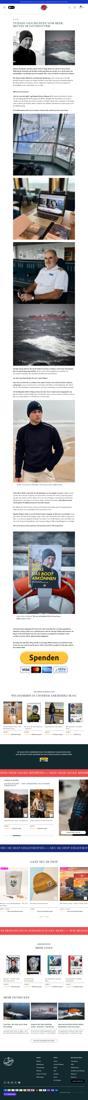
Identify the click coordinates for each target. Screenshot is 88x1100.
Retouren (74, 1077)
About (55, 1061)
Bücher (38, 1061)
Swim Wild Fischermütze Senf (39, 903)
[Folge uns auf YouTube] (19, 1082)
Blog (10, 14)
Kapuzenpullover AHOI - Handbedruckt (16, 820)
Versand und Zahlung (77, 1070)
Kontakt (56, 1074)
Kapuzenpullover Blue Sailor (53, 726)
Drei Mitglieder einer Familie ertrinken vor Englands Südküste (71, 1027)
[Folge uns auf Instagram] (12, 1082)
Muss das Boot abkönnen (39, 636)
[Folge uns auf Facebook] (5, 1082)
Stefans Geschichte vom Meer (23, 69)
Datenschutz (75, 1067)
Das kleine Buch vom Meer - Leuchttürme (74, 979)
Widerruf (74, 1074)
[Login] (74, 7)
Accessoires (40, 1067)
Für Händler (57, 1080)
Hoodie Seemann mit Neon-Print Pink (41, 820)
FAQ (55, 1070)
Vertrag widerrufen (77, 1081)
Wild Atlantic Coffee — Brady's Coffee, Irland (73, 903)
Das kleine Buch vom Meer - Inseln (74, 727)
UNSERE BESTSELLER (73, 832)
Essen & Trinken (41, 1074)
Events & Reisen (59, 1064)
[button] (41, 916)
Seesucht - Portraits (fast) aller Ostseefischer (11, 979)
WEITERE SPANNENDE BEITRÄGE (44, 1040)
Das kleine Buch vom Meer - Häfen (53, 979)
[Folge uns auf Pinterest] (15, 1082)
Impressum (74, 1061)
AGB (72, 1064)
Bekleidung (40, 1064)
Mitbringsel (40, 1077)
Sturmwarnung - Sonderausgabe (29, 979)
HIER (54, 485)
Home (5, 14)
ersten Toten (64, 110)
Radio (12, 7)
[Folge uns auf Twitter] (8, 1082)
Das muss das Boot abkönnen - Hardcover (33, 727)
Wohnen (39, 1070)
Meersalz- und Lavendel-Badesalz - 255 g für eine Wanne (14, 904)
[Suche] (70, 7)
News (55, 1077)
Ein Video (62, 500)
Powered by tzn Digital (78, 1092)
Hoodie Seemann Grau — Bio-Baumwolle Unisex (12, 727)
